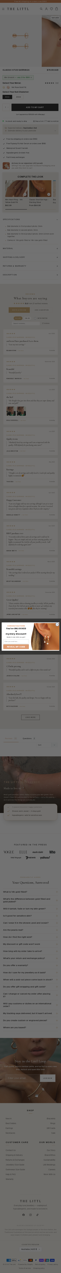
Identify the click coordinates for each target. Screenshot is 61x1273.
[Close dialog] (57, 624)
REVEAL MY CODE (16, 646)
